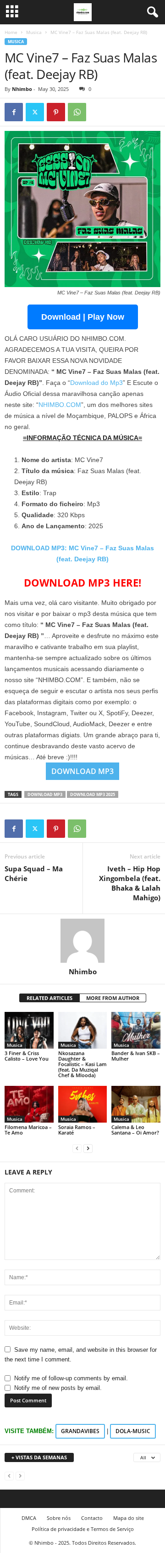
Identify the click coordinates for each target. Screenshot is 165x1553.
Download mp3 (45, 794)
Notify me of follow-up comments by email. (71, 1378)
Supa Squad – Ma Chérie (34, 873)
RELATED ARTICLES (49, 997)
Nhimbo (22, 88)
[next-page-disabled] (20, 1475)
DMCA (29, 1517)
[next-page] (88, 1148)
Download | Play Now (82, 317)
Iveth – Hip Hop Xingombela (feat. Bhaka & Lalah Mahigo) (129, 883)
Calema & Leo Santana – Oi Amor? (135, 1130)
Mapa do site (128, 1517)
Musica (34, 32)
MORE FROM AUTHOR (112, 997)
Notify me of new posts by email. (58, 1387)
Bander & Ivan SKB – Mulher (135, 1056)
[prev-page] (77, 1148)
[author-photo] (82, 941)
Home (11, 32)
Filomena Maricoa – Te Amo (28, 1130)
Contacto (92, 1517)
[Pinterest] (56, 112)
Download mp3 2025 (92, 794)
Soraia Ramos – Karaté (76, 1130)
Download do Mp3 (96, 382)
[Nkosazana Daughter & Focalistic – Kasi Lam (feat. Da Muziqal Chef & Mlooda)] (82, 1030)
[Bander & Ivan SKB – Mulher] (135, 1030)
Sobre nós (59, 1517)
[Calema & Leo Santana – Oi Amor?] (135, 1104)
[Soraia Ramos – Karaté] (82, 1104)
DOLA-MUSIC (133, 1431)
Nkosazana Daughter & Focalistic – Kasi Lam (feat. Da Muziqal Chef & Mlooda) (82, 1064)
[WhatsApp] (77, 112)
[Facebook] (14, 112)
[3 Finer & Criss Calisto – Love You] (29, 1030)
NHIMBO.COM (59, 404)
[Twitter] (35, 112)
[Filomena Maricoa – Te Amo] (29, 1104)
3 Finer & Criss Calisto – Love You (27, 1056)
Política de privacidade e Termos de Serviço (83, 1528)
